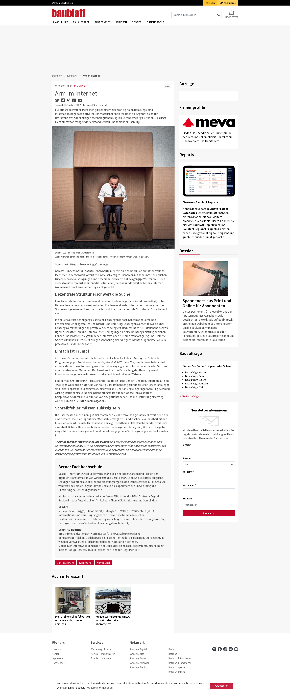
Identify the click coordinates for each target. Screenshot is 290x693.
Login (212, 2)
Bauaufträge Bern (194, 376)
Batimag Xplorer (176, 672)
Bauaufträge (81, 22)
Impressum (57, 658)
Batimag (172, 653)
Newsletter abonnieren (103, 653)
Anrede (186, 458)
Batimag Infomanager (179, 662)
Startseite (57, 75)
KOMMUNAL (79, 86)
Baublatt (173, 649)
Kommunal (72, 75)
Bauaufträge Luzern (195, 379)
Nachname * (189, 485)
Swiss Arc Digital (138, 649)
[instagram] (225, 649)
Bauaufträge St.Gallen (196, 383)
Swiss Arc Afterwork (140, 662)
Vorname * (188, 471)
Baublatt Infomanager (179, 658)
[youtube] (236, 649)
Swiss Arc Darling (138, 667)
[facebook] (220, 649)
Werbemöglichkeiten (62, 2)
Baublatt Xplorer (177, 667)
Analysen (121, 22)
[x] (214, 649)
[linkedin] (231, 649)
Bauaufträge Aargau (195, 372)
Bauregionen (102, 22)
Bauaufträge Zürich (195, 387)
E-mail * (187, 444)
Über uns (56, 649)
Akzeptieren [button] (221, 685)
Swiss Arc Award (138, 658)
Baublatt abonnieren (101, 658)
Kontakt (56, 653)
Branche (187, 498)
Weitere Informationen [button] (99, 687)
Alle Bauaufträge (190, 396)
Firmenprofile (155, 22)
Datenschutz (59, 662)
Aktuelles (61, 22)
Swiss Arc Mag (137, 653)
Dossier (136, 22)
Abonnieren (230, 2)
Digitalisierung (66, 563)
